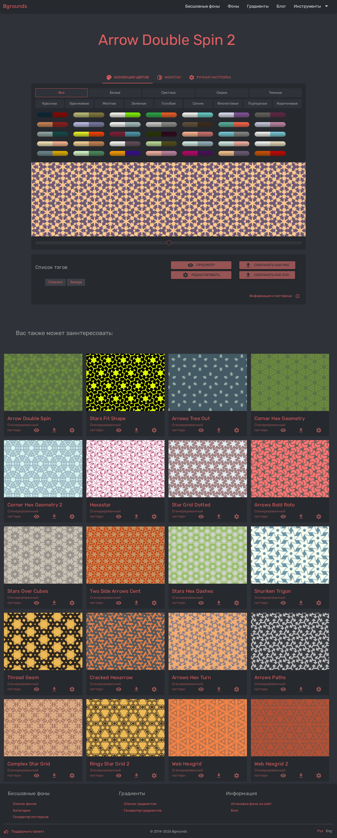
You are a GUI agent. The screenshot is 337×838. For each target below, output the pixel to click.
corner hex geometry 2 (34, 505)
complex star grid (28, 764)
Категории (22, 810)
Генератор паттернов (31, 817)
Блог (235, 810)
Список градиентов (140, 804)
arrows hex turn (191, 677)
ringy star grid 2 (110, 764)
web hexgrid (187, 764)
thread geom (23, 677)
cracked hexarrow (111, 677)
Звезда (76, 282)
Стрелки (55, 282)
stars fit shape (108, 418)
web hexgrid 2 (271, 764)
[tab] (127, 77)
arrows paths (270, 677)
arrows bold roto (274, 505)
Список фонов (25, 804)
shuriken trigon (272, 591)
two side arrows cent (115, 591)
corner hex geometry (279, 418)
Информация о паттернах (270, 296)
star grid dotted (191, 505)
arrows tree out (191, 418)
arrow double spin (29, 418)
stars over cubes (27, 591)
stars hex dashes (192, 591)
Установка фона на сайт (251, 804)
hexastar (100, 505)
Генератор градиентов (143, 810)
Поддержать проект (27, 831)
